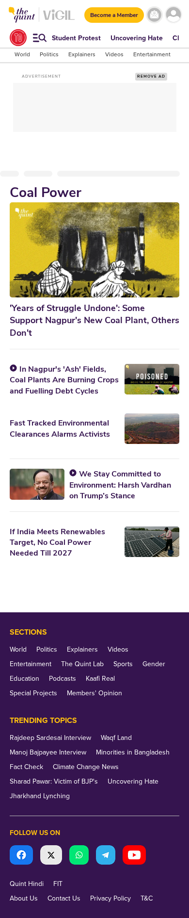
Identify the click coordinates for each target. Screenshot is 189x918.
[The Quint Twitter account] (51, 856)
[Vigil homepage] (59, 19)
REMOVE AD (151, 76)
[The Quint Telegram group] (105, 856)
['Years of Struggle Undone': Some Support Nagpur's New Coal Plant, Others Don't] (94, 249)
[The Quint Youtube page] (134, 856)
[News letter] (154, 14)
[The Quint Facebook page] (21, 856)
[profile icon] (173, 14)
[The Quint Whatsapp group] (79, 856)
